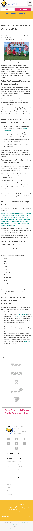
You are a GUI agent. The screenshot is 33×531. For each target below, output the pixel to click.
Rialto (28, 223)
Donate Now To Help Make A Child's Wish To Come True (16, 411)
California (9, 481)
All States (9, 494)
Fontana (18, 215)
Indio (11, 223)
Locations (9, 477)
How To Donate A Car (11, 465)
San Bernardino (5, 221)
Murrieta (16, 221)
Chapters (20, 461)
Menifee (7, 223)
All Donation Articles (21, 465)
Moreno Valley (24, 215)
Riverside (14, 213)
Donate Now (23, 9)
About (19, 458)
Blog (19, 473)
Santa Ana (9, 213)
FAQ (19, 477)
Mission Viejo (24, 217)
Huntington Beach (10, 215)
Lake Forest (11, 219)
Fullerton (11, 217)
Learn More (21, 358)
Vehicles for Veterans (13, 508)
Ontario (3, 215)
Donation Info (10, 458)
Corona (12, 221)
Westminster (4, 219)
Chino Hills (15, 225)
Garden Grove (5, 217)
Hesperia (3, 225)
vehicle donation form (16, 316)
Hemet (15, 223)
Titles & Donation (11, 461)
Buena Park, (27, 219)
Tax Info (20, 453)
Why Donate (10, 453)
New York (9, 484)
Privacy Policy (14, 528)
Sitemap (21, 528)
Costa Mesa (17, 217)
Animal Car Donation (15, 510)
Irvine (29, 213)
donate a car (27, 341)
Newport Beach (19, 219)
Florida (8, 487)
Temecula (21, 221)
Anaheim (3, 213)
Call (7, 9)
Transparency (21, 469)
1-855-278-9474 (22, 314)
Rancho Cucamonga (22, 213)
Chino (8, 225)
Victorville (23, 223)
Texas (8, 490)
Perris (18, 223)
